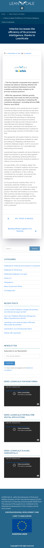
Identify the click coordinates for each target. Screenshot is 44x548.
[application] (22, 396)
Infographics (8, 282)
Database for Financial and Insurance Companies (22, 266)
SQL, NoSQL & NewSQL (24, 218)
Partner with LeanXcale (12, 333)
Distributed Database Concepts (15, 274)
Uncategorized (9, 290)
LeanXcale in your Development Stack (18, 329)
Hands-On (7, 278)
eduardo (28, 53)
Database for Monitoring (13, 270)
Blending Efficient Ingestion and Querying (20, 230)
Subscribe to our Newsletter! (15, 351)
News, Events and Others (13, 286)
